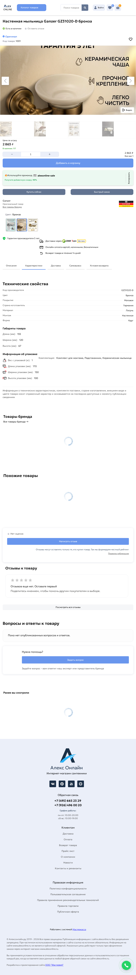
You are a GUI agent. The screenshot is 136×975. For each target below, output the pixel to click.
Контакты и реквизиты (68, 868)
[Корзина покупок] (118, 8)
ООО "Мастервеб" (54, 965)
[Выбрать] (11, 224)
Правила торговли (68, 905)
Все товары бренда (12, 207)
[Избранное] (110, 8)
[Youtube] (71, 784)
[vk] (52, 784)
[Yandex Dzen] (80, 784)
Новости (68, 862)
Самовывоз (75, 265)
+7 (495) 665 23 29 (67, 801)
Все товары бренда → (15, 421)
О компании (68, 856)
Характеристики (33, 265)
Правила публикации (118, 553)
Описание (11, 265)
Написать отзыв (68, 541)
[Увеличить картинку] (68, 80)
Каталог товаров (29, 7)
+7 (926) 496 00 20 (68, 805)
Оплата (68, 839)
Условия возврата (99, 265)
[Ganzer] (103, 204)
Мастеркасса (79, 929)
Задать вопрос (75, 659)
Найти (85, 7)
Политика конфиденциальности (68, 888)
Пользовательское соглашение (68, 894)
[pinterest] (62, 784)
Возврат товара (68, 845)
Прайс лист (68, 851)
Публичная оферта (68, 911)
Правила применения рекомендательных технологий (68, 900)
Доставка (56, 265)
